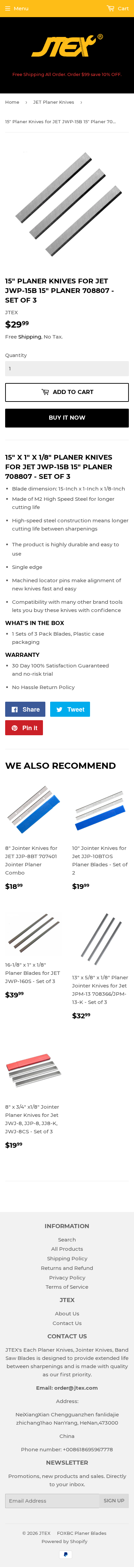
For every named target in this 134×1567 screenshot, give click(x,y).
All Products (67, 1249)
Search (67, 1239)
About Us (67, 1313)
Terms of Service (67, 1287)
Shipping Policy (67, 1258)
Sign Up (114, 1501)
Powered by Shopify (64, 1541)
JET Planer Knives (53, 102)
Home (12, 102)
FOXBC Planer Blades (82, 1533)
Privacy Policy (67, 1277)
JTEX (45, 1533)
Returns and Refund (67, 1268)
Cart (122, 8)
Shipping (29, 336)
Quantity (16, 355)
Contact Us (67, 1323)
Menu (21, 8)
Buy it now (67, 418)
